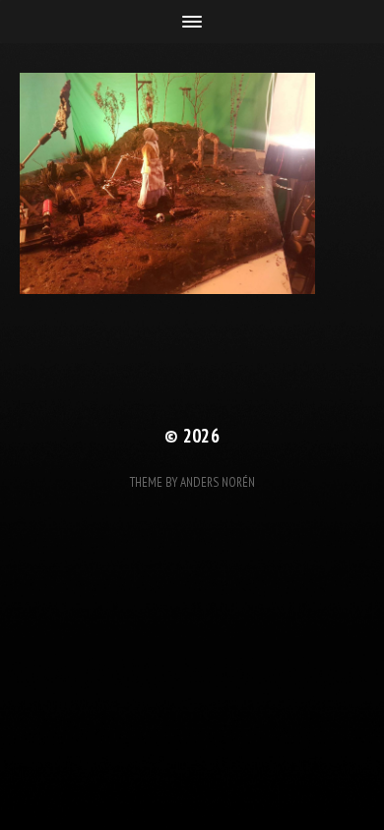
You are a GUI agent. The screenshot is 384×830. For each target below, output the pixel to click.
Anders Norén (217, 482)
